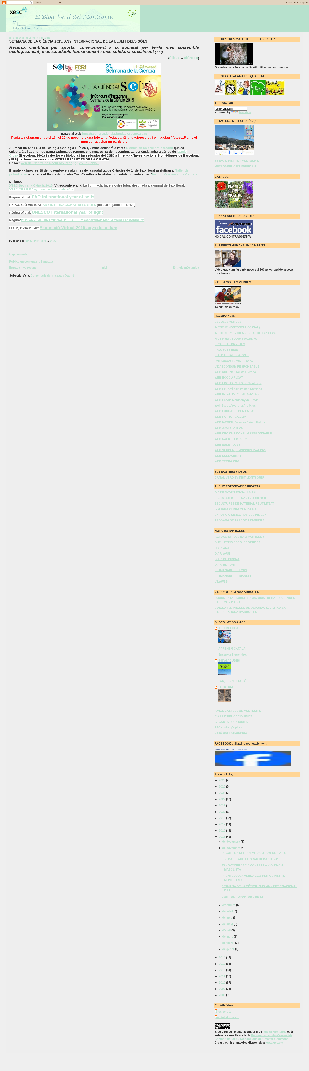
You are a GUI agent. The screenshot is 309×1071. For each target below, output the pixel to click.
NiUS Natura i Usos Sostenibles (236, 338)
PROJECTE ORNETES (230, 344)
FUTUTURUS (227, 687)
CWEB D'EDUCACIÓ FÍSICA (234, 716)
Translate (245, 112)
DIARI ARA (222, 548)
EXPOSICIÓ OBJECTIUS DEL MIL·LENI (241, 514)
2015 (222, 836)
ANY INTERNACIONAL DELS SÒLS (69, 205)
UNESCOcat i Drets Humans (234, 361)
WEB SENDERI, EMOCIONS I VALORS (240, 450)
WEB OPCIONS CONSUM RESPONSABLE (243, 433)
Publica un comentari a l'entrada (31, 261)
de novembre (231, 847)
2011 (222, 976)
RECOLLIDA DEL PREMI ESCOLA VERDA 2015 (254, 852)
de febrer (228, 942)
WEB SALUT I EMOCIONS (232, 439)
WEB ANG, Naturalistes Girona (235, 372)
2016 (222, 830)
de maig (228, 924)
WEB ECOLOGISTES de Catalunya (238, 383)
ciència (191, 57)
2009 (222, 988)
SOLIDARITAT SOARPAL (232, 355)
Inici (104, 267)
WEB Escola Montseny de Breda (237, 400)
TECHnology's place (228, 727)
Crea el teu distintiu (239, 750)
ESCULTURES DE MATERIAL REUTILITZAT (244, 503)
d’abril (226, 930)
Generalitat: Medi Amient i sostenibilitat (114, 220)
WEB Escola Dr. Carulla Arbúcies (237, 394)
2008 (222, 995)
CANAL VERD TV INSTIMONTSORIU (239, 477)
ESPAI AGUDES (229, 660)
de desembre (231, 841)
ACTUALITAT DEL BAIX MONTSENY (239, 536)
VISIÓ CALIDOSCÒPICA (231, 733)
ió (26, 174)
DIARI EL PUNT (225, 564)
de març (228, 936)
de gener (228, 949)
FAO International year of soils (63, 196)
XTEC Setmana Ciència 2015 (31, 185)
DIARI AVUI (222, 553)
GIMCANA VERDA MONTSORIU (236, 509)
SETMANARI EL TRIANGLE (233, 576)
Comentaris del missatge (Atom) (52, 275)
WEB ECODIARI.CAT (229, 377)
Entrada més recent (22, 267)
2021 (222, 805)
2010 (222, 982)
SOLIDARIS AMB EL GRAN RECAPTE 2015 (251, 859)
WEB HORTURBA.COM (230, 416)
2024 (222, 792)
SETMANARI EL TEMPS (231, 570)
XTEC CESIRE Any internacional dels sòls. (41, 189)
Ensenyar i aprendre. (232, 654)
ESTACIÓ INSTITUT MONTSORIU (237, 160)
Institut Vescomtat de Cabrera (174, 174)
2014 (222, 957)
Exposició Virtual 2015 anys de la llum (78, 227)
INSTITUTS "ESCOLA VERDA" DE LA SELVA (245, 333)
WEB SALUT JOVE (227, 444)
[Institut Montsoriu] (253, 765)
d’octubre (229, 905)
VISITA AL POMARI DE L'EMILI (242, 896)
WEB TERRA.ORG (227, 461)
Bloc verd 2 (223, 1011)
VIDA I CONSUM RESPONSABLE (237, 366)
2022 (222, 799)
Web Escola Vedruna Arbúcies (235, 405)
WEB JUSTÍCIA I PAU (229, 427)
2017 (222, 824)
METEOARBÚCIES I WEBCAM (235, 166)
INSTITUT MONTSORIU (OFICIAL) (237, 327)
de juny (227, 917)
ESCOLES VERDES (228, 321)
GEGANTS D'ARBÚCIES (231, 721)
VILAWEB (221, 581)
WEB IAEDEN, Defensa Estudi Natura (240, 422)
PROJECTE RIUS (226, 349)
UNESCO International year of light (67, 212)
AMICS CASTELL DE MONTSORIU (238, 710)
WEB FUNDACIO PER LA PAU (235, 411)
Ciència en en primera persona (149, 148)
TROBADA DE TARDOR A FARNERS (239, 520)
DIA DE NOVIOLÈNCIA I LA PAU (236, 492)
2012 (222, 970)
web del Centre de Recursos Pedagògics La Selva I (60, 163)
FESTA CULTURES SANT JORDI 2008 (240, 498)
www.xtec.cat (274, 1042)
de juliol (228, 911)
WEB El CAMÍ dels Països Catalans (238, 388)
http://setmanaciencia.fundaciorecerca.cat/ (114, 133)
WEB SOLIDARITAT (228, 455)
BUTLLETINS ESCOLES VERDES (237, 542)
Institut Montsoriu (222, 750)
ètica (174, 57)
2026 (222, 780)
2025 (222, 786)
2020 (222, 811)
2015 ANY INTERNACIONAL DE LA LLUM (52, 220)
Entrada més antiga (186, 267)
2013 (222, 963)
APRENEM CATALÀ (232, 648)
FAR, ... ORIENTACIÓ (232, 681)
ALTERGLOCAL (229, 628)
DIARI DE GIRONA (227, 559)
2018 (222, 818)
